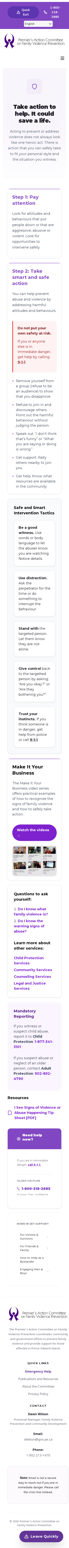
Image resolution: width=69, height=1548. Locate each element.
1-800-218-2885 (55, 12)
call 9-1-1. (34, 1164)
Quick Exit (26, 12)
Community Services (33, 970)
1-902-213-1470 (38, 1455)
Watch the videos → (33, 832)
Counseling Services (32, 977)
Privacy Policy (38, 1394)
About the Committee (38, 1386)
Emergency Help (38, 1371)
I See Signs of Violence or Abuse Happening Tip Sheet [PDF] (37, 1112)
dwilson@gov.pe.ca (38, 1439)
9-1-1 (21, 362)
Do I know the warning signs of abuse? (29, 926)
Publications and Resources (38, 1379)
